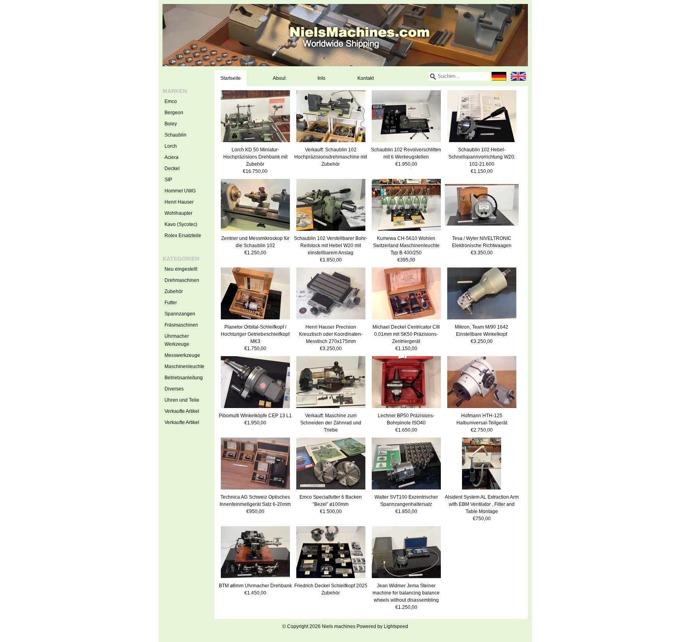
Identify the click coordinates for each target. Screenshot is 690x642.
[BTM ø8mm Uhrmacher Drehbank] (255, 578)
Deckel (172, 168)
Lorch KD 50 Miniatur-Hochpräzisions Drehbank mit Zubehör (255, 157)
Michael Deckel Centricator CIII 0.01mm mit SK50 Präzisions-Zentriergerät (406, 334)
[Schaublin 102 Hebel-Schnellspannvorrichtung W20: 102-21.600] (482, 142)
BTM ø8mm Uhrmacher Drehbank (255, 585)
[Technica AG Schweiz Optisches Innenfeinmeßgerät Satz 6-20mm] (255, 490)
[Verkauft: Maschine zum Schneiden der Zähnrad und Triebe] (331, 408)
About (279, 78)
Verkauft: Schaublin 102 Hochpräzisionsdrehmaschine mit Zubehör (330, 157)
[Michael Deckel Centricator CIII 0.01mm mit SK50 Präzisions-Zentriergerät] (406, 320)
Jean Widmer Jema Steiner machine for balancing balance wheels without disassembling (406, 593)
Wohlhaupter (178, 213)
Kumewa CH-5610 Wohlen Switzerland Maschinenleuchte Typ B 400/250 (406, 246)
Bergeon (174, 112)
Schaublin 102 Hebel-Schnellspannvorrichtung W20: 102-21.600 (481, 157)
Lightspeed (396, 626)
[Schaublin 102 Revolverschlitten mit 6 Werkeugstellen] (406, 142)
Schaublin (175, 135)
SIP (168, 179)
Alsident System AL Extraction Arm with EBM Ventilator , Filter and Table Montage (482, 504)
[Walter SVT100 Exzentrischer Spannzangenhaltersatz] (406, 490)
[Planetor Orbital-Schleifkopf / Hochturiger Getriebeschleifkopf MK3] (255, 320)
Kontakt (365, 78)
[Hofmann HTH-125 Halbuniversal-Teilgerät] (482, 408)
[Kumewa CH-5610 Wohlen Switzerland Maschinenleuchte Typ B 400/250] (406, 231)
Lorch (171, 146)
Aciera (171, 157)
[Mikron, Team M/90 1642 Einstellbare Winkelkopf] (482, 320)
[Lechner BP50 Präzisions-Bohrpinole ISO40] (406, 408)
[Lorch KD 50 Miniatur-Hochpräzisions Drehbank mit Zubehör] (255, 142)
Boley (171, 124)
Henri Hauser (179, 202)
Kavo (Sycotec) (181, 224)
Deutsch (499, 76)
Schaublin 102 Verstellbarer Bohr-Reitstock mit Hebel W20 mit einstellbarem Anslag (330, 246)
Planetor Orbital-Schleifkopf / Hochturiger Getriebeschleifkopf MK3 (255, 334)
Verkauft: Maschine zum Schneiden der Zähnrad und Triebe (330, 423)
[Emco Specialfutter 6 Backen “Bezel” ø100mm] (331, 490)
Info (321, 78)
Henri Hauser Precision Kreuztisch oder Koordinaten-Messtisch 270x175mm (331, 334)
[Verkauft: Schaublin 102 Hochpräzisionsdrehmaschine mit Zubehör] (331, 142)
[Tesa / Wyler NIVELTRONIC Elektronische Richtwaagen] (482, 231)
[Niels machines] (345, 35)
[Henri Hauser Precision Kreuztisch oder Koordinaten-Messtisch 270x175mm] (331, 320)
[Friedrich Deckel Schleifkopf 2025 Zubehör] (331, 578)
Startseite (230, 78)
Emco (171, 101)
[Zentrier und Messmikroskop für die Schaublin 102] (255, 231)
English (518, 76)
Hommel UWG (180, 191)
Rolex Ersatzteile (183, 235)
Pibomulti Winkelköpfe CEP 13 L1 (255, 415)
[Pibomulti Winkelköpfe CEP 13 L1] (255, 408)
